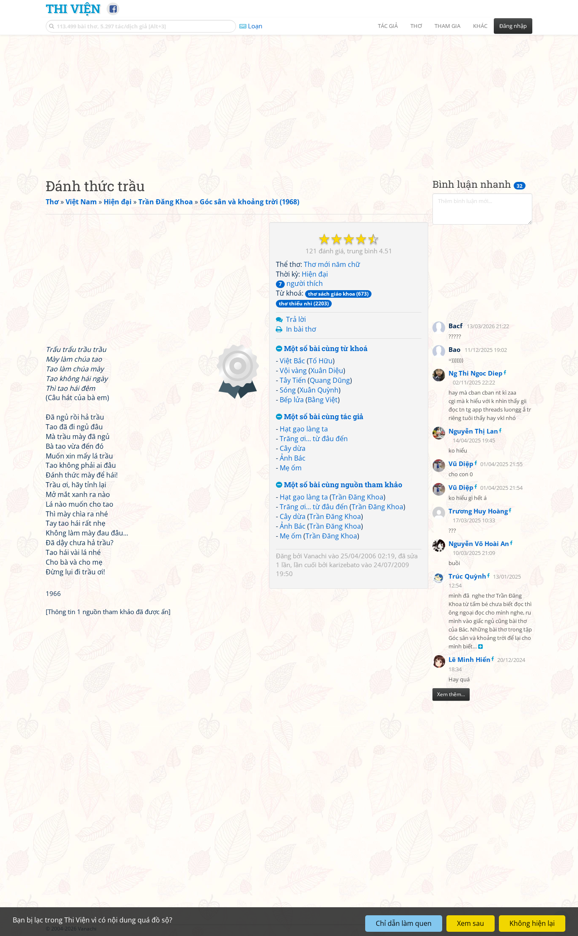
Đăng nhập (513, 26)
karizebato (344, 564)
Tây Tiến (293, 380)
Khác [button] (480, 26)
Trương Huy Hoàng (478, 511)
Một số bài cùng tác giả (322, 417)
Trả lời (296, 319)
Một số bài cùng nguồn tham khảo (342, 484)
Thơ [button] (416, 26)
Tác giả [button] (388, 26)
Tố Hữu (321, 360)
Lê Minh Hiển (469, 659)
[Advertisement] (289, 99)
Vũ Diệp (461, 463)
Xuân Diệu (327, 370)
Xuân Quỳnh (319, 390)
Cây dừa (293, 448)
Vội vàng (293, 370)
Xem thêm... (451, 694)
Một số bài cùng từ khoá (325, 349)
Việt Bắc (292, 360)
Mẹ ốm (291, 467)
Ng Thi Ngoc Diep (476, 373)
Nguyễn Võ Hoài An (479, 543)
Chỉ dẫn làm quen (404, 923)
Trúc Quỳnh (467, 576)
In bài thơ (301, 329)
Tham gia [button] (447, 26)
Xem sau (470, 923)
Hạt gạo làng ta (304, 429)
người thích (301, 283)
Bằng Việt (323, 399)
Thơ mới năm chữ (332, 264)
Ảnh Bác (293, 458)
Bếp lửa (292, 399)
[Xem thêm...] (480, 647)
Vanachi (315, 556)
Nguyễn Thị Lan (473, 431)
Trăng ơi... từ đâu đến (314, 438)
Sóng (288, 390)
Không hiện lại (532, 923)
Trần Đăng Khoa (357, 497)
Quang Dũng (330, 380)
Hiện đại (315, 274)
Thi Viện (73, 8)
